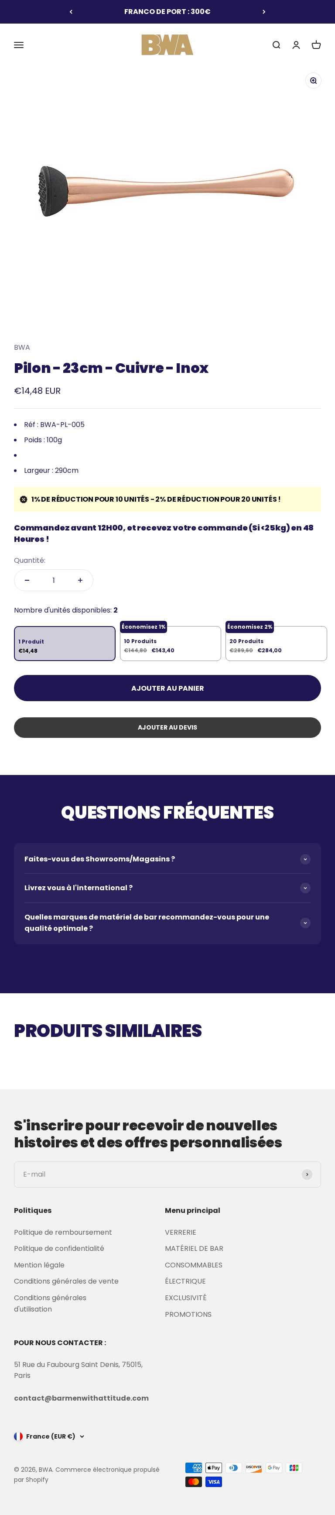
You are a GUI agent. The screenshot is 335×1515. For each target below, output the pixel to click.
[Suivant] (264, 11)
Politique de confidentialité (59, 1248)
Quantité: (29, 560)
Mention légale (39, 1265)
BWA (22, 347)
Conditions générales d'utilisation (50, 1303)
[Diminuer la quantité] (27, 580)
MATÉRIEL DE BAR (194, 1248)
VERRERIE (180, 1232)
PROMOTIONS (188, 1314)
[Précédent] (70, 11)
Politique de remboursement (63, 1232)
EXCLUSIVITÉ (186, 1298)
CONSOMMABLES (193, 1265)
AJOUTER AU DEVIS (167, 727)
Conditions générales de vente (66, 1281)
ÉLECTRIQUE (185, 1281)
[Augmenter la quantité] (80, 580)
